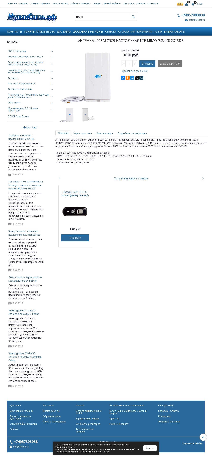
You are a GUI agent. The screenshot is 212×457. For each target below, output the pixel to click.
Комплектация (104, 133)
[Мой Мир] (132, 78)
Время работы (174, 31)
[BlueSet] (32, 16)
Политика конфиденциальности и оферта (128, 412)
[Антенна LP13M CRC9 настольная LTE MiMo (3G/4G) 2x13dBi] (87, 76)
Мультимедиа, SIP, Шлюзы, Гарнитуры (23, 109)
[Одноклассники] (128, 78)
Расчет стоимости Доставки (20, 417)
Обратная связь (52, 416)
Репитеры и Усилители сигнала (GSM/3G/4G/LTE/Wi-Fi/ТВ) (25, 63)
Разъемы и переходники (21, 83)
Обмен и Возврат (80, 3)
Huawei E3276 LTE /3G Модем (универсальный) (75, 193)
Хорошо (150, 448)
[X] (137, 78)
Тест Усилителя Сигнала (85, 430)
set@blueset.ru (196, 19)
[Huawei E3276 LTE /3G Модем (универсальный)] (75, 211)
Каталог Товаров (18, 3)
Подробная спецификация (132, 133)
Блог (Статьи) (60, 3)
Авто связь (14, 102)
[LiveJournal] (141, 78)
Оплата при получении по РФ (140, 31)
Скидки (97, 3)
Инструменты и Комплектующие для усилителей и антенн (28, 96)
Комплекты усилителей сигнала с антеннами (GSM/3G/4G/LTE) (26, 71)
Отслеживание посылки (23, 423)
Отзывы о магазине (169, 421)
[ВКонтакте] (123, 78)
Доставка (129, 3)
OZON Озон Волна (18, 116)
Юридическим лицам (87, 418)
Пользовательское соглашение (126, 405)
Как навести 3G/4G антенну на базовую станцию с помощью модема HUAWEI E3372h (25, 185)
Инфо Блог (30, 127)
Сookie (106, 451)
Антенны (13, 78)
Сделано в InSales (192, 443)
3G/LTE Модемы (17, 51)
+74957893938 (193, 15)
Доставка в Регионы (88, 31)
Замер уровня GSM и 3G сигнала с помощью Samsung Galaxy (24, 357)
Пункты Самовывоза (39, 31)
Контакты (153, 3)
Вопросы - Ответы (168, 410)
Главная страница (40, 3)
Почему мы (164, 416)
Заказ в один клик (170, 63)
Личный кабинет (112, 3)
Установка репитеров (88, 423)
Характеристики (83, 133)
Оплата (141, 3)
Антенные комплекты (20, 89)
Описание (63, 133)
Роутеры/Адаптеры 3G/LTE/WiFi (25, 56)
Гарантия (114, 418)
